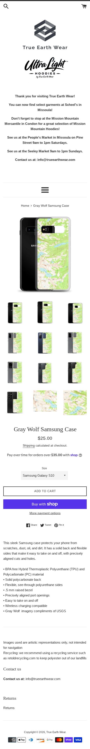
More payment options (45, 513)
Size (44, 468)
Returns (9, 708)
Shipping (29, 445)
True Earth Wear (56, 732)
